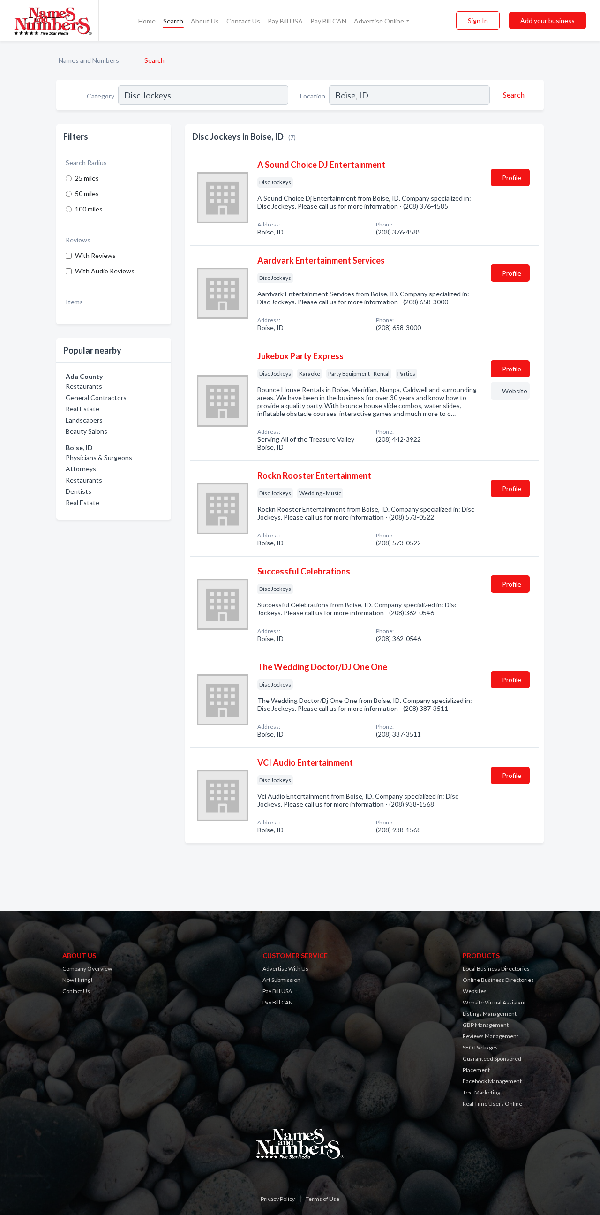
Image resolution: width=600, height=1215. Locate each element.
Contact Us (243, 21)
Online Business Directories (498, 979)
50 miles (87, 193)
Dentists (78, 491)
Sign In (478, 20)
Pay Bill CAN (328, 21)
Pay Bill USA (285, 21)
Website (514, 391)
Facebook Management (492, 1081)
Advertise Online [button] (379, 21)
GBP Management (486, 1024)
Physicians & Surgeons (99, 457)
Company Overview (87, 968)
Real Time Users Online (492, 1103)
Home (147, 21)
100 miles (89, 209)
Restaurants (84, 386)
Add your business (547, 20)
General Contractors (96, 397)
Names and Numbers (89, 60)
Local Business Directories (496, 968)
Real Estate (82, 409)
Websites (475, 991)
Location (312, 96)
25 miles (87, 178)
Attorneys (81, 469)
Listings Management (490, 1013)
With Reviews (95, 255)
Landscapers (84, 420)
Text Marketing (481, 1092)
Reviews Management (490, 1036)
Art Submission (281, 979)
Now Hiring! (77, 979)
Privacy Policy (278, 1198)
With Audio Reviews (105, 271)
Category (100, 96)
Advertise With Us (285, 968)
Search (173, 21)
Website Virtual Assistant (494, 1002)
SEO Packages (480, 1047)
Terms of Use (322, 1198)
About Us (205, 21)
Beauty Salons (86, 431)
